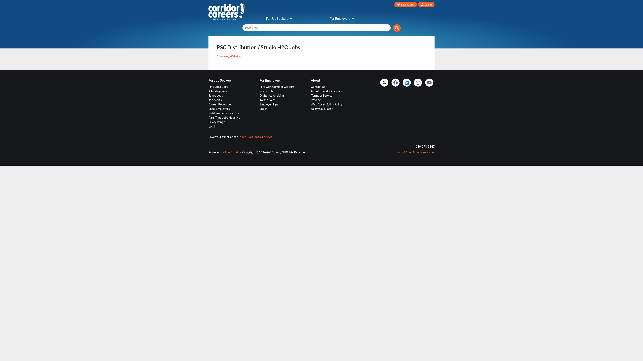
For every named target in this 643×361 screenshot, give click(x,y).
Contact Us (318, 86)
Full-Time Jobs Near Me (223, 113)
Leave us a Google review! (255, 137)
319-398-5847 (425, 146)
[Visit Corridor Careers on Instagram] (418, 83)
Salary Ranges (217, 122)
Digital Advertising (272, 95)
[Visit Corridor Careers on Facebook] (395, 83)
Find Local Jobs (218, 86)
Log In (212, 126)
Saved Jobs (215, 95)
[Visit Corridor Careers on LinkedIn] (407, 83)
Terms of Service (322, 95)
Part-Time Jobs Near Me (224, 117)
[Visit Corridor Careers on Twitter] (384, 83)
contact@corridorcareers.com (415, 152)
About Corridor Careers (326, 91)
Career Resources (220, 104)
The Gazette (233, 152)
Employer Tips (269, 104)
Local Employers (219, 108)
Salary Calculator (322, 108)
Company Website (229, 56)
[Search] (397, 28)
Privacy (315, 100)
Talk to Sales (267, 100)
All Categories (217, 91)
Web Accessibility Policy (326, 104)
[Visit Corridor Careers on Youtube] (429, 83)
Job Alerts (215, 100)
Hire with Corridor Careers (277, 86)
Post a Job (266, 91)
